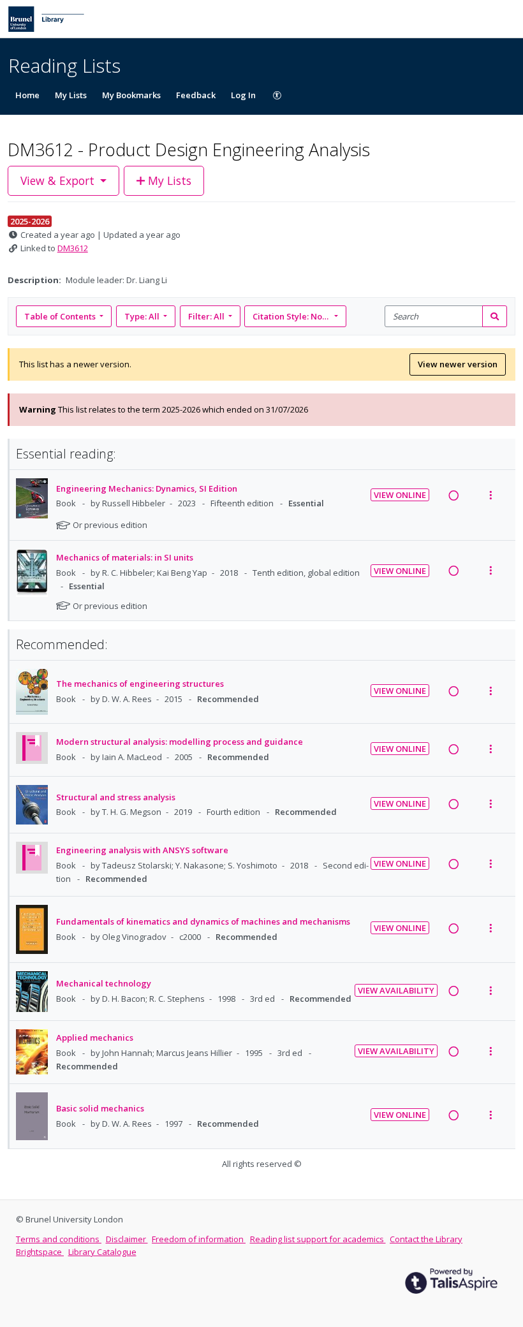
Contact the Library (426, 1239)
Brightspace (40, 1251)
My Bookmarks (131, 95)
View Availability (396, 990)
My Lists (71, 95)
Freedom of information (199, 1239)
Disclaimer (127, 1239)
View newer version (457, 364)
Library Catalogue (102, 1251)
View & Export (57, 180)
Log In (243, 95)
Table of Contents (60, 316)
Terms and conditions (58, 1239)
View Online (400, 495)
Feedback (196, 95)
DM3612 (72, 248)
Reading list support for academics (318, 1239)
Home (27, 95)
